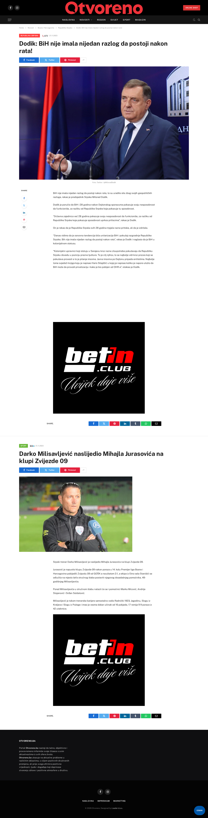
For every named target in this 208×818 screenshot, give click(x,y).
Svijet (114, 20)
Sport (126, 20)
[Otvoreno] (104, 8)
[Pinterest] (24, 220)
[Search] (198, 20)
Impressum (103, 801)
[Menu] (9, 20)
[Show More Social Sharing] (83, 60)
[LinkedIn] (24, 212)
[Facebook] (24, 198)
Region (101, 20)
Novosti (85, 20)
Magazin (140, 20)
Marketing (119, 801)
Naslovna (68, 20)
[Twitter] (24, 205)
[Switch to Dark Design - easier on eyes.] (194, 20)
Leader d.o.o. (117, 808)
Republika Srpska (29, 36)
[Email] (24, 227)
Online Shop (192, 8)
